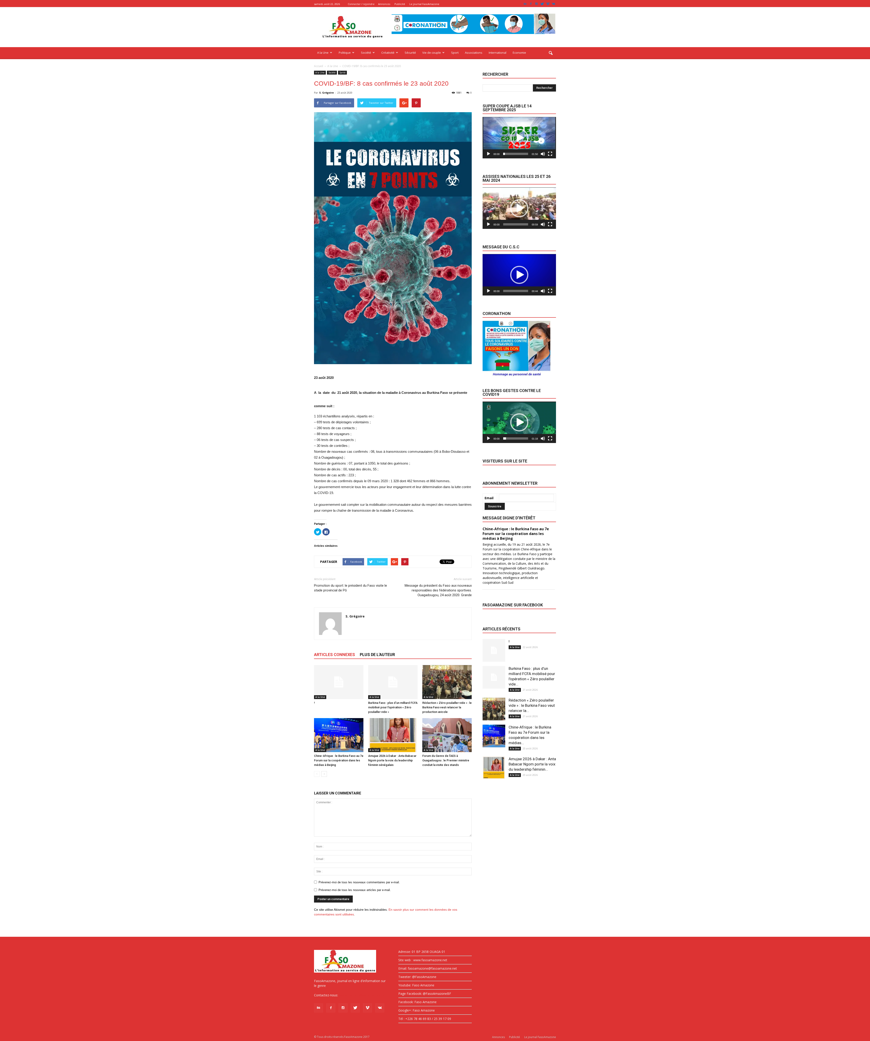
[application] (519, 137)
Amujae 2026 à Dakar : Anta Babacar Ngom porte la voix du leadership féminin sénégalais (392, 760)
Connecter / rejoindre (361, 4)
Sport (455, 53)
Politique (345, 53)
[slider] (515, 154)
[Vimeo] (547, 4)
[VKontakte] (553, 4)
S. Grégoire (326, 92)
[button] (550, 53)
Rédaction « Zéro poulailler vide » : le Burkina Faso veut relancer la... (532, 705)
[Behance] (525, 4)
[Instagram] (536, 4)
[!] (338, 682)
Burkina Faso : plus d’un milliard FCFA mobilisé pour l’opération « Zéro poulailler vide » (393, 707)
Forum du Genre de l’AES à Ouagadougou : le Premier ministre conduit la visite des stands (445, 760)
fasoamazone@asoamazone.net (363, 995)
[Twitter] (542, 4)
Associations (473, 53)
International (497, 53)
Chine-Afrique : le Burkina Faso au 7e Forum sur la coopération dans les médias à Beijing (338, 760)
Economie (519, 53)
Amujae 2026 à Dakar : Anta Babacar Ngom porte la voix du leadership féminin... (532, 764)
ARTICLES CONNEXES (334, 654)
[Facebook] (530, 4)
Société (366, 53)
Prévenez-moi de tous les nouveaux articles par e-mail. (355, 890)
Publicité (399, 4)
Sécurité (410, 53)
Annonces (384, 4)
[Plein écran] (550, 154)
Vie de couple (431, 53)
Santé (342, 72)
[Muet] (543, 154)
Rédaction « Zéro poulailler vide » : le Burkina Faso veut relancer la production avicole (447, 707)
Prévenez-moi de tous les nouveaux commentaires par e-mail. (359, 882)
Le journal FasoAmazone (424, 4)
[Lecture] (488, 154)
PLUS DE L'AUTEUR (377, 654)
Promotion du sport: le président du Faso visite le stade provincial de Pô (350, 587)
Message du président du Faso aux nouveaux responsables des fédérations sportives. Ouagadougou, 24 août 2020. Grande (438, 590)
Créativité (387, 53)
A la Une (323, 53)
